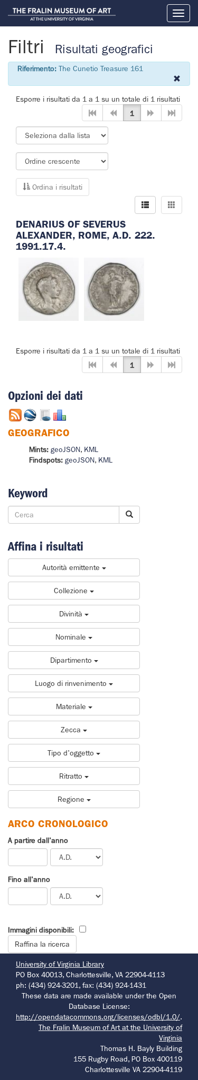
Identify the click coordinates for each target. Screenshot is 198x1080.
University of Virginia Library (60, 964)
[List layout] (145, 205)
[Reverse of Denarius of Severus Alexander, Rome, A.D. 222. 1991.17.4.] (114, 288)
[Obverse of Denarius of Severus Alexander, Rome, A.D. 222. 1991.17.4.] (48, 288)
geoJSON (65, 449)
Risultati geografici (104, 49)
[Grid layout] (171, 205)
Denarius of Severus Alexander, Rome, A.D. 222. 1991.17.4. (85, 235)
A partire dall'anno (38, 840)
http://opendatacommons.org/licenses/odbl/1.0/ (98, 1017)
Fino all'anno (29, 879)
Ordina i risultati (56, 187)
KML (91, 449)
